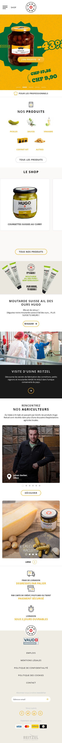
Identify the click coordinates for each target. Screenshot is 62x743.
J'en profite (29, 59)
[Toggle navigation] (5, 7)
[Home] (31, 7)
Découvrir (31, 493)
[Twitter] (28, 713)
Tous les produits (31, 159)
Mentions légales (31, 660)
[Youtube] (34, 713)
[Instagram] (40, 713)
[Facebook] (22, 713)
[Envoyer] (47, 699)
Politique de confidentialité (31, 668)
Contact (31, 682)
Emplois (31, 653)
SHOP (13, 7)
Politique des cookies (31, 675)
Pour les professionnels (33, 93)
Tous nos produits (31, 251)
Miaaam (29, 323)
